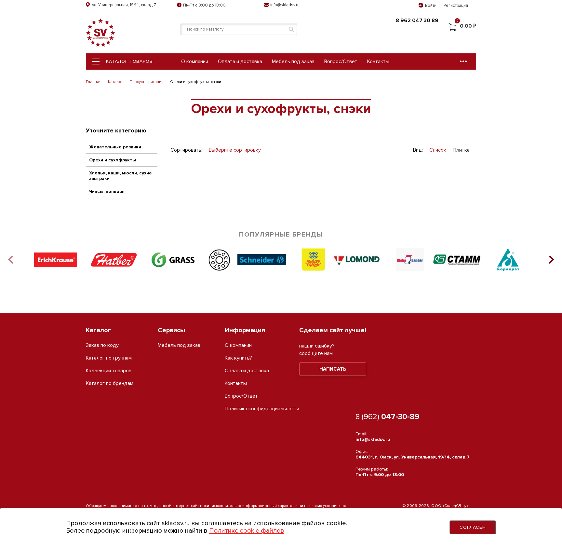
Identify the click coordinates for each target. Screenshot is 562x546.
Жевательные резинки (115, 147)
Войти (430, 5)
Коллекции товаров (108, 371)
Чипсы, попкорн (107, 191)
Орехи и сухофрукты (112, 160)
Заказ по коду (102, 345)
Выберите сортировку (235, 150)
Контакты (378, 61)
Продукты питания (146, 81)
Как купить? (238, 358)
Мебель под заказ (293, 61)
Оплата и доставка (240, 61)
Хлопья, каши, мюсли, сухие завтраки (120, 175)
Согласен (473, 527)
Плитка (461, 150)
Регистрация (456, 5)
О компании (194, 61)
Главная (93, 81)
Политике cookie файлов (246, 531)
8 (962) (387, 416)
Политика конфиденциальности (262, 409)
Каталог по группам (109, 358)
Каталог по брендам (109, 383)
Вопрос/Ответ (340, 61)
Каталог (115, 81)
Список (437, 150)
